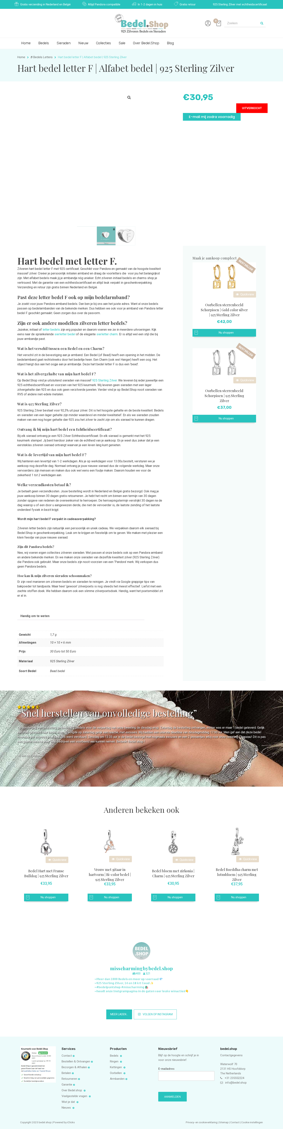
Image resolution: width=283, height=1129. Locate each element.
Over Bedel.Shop (146, 43)
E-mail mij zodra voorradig (212, 116)
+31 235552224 (234, 1078)
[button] (129, 97)
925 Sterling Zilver (104, 380)
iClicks (71, 1122)
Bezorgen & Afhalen (74, 1067)
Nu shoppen (226, 332)
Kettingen (116, 1067)
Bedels (43, 43)
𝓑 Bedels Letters (42, 57)
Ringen (114, 1061)
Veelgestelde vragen (75, 1096)
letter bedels (51, 329)
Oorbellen (116, 1073)
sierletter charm (107, 334)
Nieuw (83, 43)
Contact (67, 1055)
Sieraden (64, 43)
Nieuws (67, 1107)
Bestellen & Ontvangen (76, 1061)
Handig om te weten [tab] (34, 616)
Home (26, 43)
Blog (170, 43)
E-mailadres (166, 1068)
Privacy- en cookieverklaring (202, 1122)
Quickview (246, 294)
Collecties (103, 43)
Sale (122, 43)
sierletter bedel (64, 334)
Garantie (67, 1084)
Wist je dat (69, 1102)
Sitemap (224, 1122)
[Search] (262, 23)
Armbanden (117, 1078)
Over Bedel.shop (72, 1090)
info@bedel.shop (236, 1082)
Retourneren (69, 1078)
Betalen (66, 1073)
